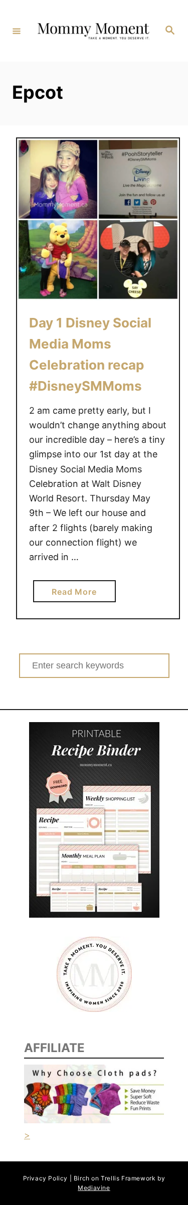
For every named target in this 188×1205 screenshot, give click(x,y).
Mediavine (94, 1187)
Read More (78, 594)
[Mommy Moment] (92, 31)
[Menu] (16, 31)
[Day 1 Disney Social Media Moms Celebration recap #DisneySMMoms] (98, 219)
